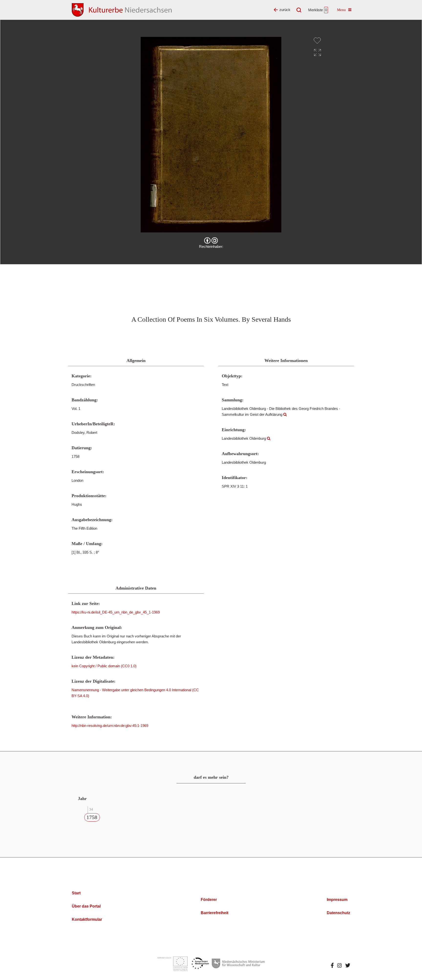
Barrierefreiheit (214, 913)
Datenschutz (338, 913)
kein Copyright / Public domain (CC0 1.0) (104, 666)
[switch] (317, 40)
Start (76, 893)
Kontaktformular (87, 919)
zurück (284, 10)
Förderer (209, 900)
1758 (91, 817)
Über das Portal (86, 906)
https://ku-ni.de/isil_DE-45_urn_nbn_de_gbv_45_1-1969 (116, 612)
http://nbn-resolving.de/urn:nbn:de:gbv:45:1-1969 (110, 725)
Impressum (337, 900)
